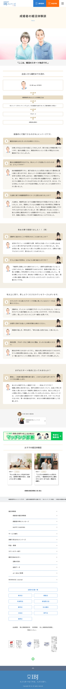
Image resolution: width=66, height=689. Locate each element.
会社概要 (15, 627)
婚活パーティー (32, 630)
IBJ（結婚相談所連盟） (46, 627)
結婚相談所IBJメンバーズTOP (16, 499)
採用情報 (34, 627)
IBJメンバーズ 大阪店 (48, 499)
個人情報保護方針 (25, 627)
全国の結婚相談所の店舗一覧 (33, 499)
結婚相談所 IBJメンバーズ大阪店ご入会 (33, 97)
